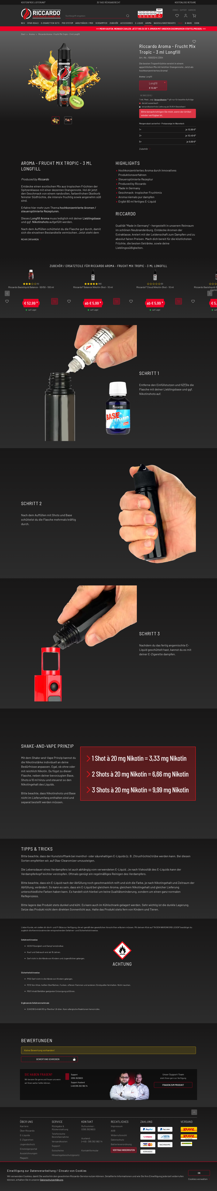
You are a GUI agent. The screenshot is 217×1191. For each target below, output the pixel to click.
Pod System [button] (67, 23)
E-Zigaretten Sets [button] (50, 23)
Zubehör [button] (114, 23)
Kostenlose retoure (185, 2)
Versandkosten (160, 99)
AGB (113, 1130)
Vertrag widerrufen (124, 1150)
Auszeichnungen (28, 1153)
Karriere (192, 10)
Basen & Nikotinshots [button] (165, 23)
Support (56, 1145)
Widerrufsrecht (119, 1135)
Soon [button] (196, 23)
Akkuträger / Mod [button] (84, 23)
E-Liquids (25, 1135)
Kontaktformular (89, 1150)
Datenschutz (117, 1139)
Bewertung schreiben (47, 1059)
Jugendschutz (27, 1144)
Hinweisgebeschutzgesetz (65, 1155)
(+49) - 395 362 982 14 (91, 1141)
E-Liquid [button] (139, 23)
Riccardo (43, 179)
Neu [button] (23, 23)
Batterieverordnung (121, 1144)
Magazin (24, 1157)
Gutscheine (58, 1150)
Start (23, 34)
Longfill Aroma (39, 218)
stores (175, 10)
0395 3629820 (88, 1129)
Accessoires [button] (126, 23)
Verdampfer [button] (101, 23)
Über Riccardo (27, 1130)
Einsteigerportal (28, 1148)
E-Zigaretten (26, 1139)
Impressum (117, 1126)
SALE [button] (180, 23)
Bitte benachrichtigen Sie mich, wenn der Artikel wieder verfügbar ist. (166, 113)
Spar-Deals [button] (33, 23)
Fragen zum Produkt (173, 1084)
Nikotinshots (40, 222)
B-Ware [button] (188, 23)
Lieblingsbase (92, 218)
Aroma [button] (148, 23)
